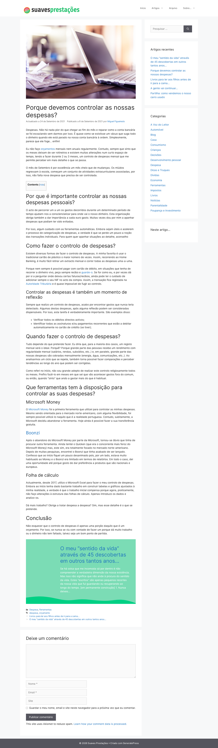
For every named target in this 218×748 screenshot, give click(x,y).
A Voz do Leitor (160, 124)
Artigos (155, 8)
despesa (33, 613)
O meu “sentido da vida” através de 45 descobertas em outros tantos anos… (93, 554)
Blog (153, 134)
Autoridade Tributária (38, 283)
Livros (154, 195)
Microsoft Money (38, 409)
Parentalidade (159, 205)
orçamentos (48, 148)
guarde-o (87, 272)
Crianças (156, 149)
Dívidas (155, 175)
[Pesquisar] (188, 29)
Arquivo (173, 8)
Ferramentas (45, 609)
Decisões (156, 154)
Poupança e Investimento (166, 210)
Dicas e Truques (160, 170)
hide (42, 184)
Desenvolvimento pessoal (166, 160)
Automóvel (157, 129)
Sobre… (187, 8)
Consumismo (158, 144)
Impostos (156, 190)
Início (143, 8)
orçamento (44, 613)
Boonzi (33, 432)
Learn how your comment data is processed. (100, 723)
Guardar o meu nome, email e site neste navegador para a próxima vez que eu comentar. (82, 707)
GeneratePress (131, 743)
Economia (156, 180)
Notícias (155, 200)
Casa (154, 139)
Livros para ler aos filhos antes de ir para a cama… (54, 616)
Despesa (33, 609)
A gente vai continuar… (164, 88)
